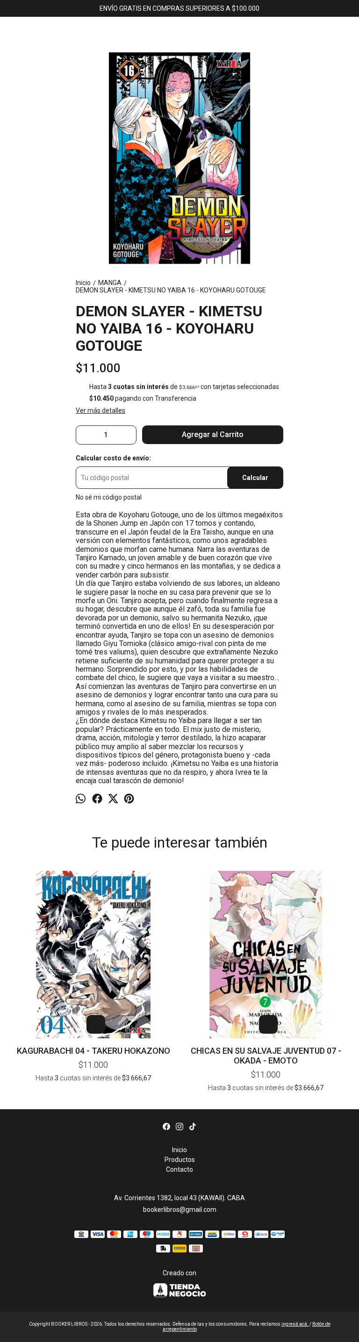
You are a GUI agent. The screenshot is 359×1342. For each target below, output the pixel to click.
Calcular (255, 477)
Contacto (179, 1169)
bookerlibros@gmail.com (179, 1209)
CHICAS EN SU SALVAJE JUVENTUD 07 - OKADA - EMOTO (266, 1055)
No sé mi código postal (109, 497)
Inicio (179, 1150)
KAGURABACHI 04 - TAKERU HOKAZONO (93, 1051)
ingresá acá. (295, 1324)
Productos (180, 1159)
